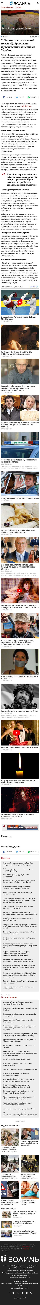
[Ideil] (20, 1298)
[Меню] (2, 3)
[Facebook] (9, 1292)
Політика (18, 7)
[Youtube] (26, 1292)
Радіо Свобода (25, 106)
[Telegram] (22, 1292)
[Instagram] (17, 1292)
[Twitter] (13, 1292)
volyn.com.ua (26, 1247)
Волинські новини (7, 7)
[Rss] (30, 1293)
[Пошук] (38, 3)
